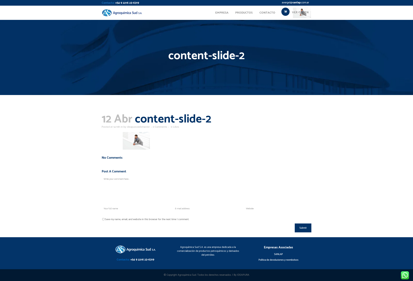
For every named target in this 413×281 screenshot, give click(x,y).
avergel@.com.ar (295, 2)
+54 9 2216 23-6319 (127, 2)
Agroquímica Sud (187, 275)
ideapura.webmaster (138, 127)
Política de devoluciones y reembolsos (278, 260)
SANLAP (278, 254)
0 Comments (160, 127)
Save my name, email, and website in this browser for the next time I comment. (147, 219)
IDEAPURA (243, 275)
